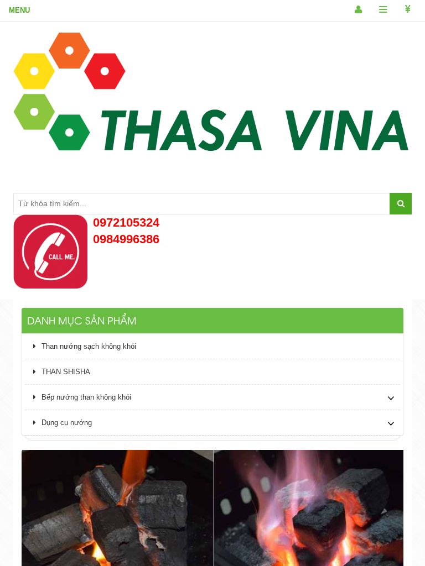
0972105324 (126, 222)
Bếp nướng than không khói (86, 397)
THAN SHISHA (66, 372)
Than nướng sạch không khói (89, 346)
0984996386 (126, 239)
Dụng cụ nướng (67, 422)
